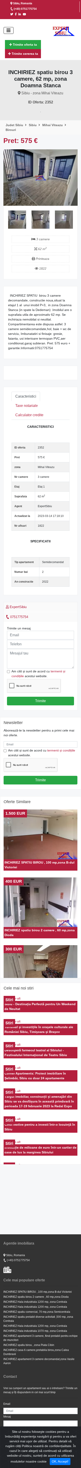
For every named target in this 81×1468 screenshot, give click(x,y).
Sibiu (33, 125)
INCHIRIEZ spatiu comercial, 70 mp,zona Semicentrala (36, 1311)
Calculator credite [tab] (29, 415)
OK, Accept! (60, 1461)
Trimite (40, 701)
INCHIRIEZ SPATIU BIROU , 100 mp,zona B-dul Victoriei (37, 1291)
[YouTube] (25, 14)
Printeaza (42, 259)
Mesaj (7, 1416)
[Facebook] (16, 14)
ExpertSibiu (18, 607)
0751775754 (18, 617)
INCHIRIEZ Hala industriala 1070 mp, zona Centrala (35, 1331)
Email (6, 1403)
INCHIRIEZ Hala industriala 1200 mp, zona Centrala (35, 1301)
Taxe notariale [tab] (26, 406)
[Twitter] (12, 14)
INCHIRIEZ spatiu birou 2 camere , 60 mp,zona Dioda (36, 1296)
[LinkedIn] (20, 14)
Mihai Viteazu (53, 125)
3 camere (42, 239)
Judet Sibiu (15, 125)
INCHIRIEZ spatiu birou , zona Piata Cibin (28, 1345)
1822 (42, 268)
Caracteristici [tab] (25, 396)
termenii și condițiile (61, 750)
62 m (42, 249)
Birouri (11, 130)
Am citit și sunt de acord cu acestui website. (38, 673)
